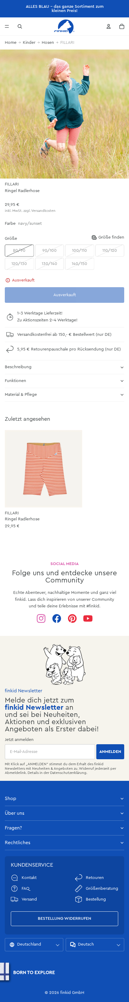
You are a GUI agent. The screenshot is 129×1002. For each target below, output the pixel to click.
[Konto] (108, 26)
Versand (29, 899)
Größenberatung (102, 888)
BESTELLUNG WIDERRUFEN (64, 918)
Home (10, 43)
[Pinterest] (72, 618)
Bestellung (96, 899)
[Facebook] (56, 618)
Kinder (29, 43)
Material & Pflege (21, 395)
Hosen (48, 43)
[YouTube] (87, 618)
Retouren (95, 878)
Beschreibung (18, 367)
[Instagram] (41, 618)
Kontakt (29, 878)
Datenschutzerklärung (68, 773)
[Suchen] (19, 26)
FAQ (25, 888)
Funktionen (15, 381)
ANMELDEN (110, 752)
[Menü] (7, 26)
